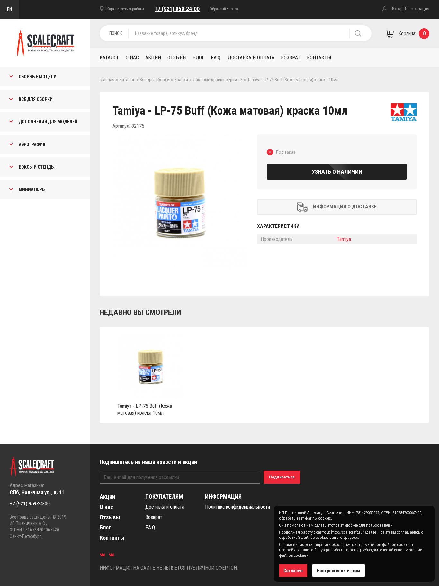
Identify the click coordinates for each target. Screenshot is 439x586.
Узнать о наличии (337, 171)
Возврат (290, 58)
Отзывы (176, 58)
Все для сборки (36, 99)
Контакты (319, 58)
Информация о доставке (345, 207)
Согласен (293, 570)
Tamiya (344, 239)
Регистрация (417, 8)
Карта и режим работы (125, 9)
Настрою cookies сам (338, 570)
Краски (181, 79)
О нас (132, 58)
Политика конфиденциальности (237, 507)
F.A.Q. (216, 58)
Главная (107, 79)
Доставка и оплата (251, 58)
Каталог (109, 58)
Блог (198, 58)
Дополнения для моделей (48, 121)
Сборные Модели (38, 76)
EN (9, 9)
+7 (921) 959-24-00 (177, 8)
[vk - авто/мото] (102, 555)
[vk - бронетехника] (111, 555)
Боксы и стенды (37, 167)
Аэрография (32, 144)
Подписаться (282, 477)
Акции (153, 58)
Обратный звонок (224, 9)
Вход (396, 8)
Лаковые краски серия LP (217, 79)
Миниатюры (32, 189)
